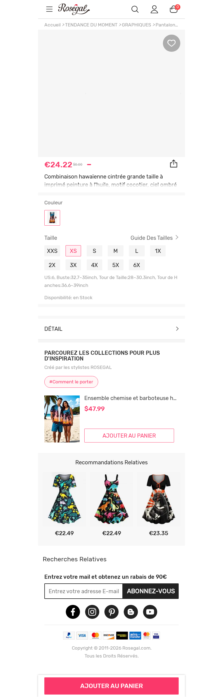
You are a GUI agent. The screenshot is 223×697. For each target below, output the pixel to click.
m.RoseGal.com (78, 9)
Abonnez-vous (151, 591)
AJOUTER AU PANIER (111, 686)
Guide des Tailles (152, 238)
